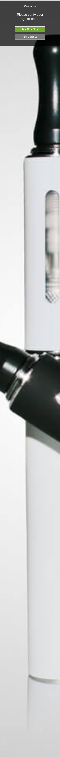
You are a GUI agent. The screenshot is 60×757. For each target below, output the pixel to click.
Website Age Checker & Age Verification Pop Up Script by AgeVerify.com (56, 756)
